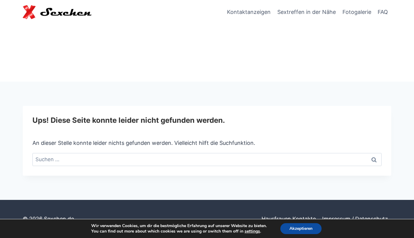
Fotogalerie (356, 12)
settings (252, 231)
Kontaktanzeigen (249, 12)
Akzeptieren (300, 228)
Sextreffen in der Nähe (306, 12)
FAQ (383, 12)
